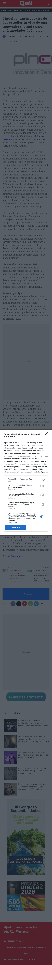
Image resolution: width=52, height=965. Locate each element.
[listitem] (26, 480)
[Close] (47, 434)
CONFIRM (15, 527)
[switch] (42, 486)
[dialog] (26, 482)
